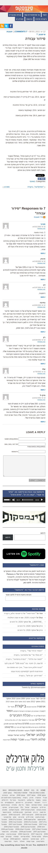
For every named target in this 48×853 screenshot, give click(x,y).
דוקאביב (42, 711)
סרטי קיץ (16, 727)
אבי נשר (39, 698)
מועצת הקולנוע (14, 810)
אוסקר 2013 (26, 701)
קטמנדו (16, 836)
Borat (26, 790)
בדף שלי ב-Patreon (15, 574)
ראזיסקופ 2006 (15, 839)
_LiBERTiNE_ (37, 622)
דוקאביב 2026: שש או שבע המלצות (22, 618)
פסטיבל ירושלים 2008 (22, 829)
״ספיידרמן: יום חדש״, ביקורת (31, 676)
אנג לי (45, 798)
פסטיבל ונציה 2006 (15, 822)
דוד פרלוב (5, 800)
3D (44, 699)
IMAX (5, 790)
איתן (41, 626)
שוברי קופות (17, 739)
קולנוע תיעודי (37, 739)
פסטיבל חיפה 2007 (15, 824)
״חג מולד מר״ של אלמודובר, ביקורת (28, 655)
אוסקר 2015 (10, 702)
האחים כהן (35, 711)
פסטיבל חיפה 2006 (30, 824)
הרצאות (29, 19)
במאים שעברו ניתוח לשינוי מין (11, 798)
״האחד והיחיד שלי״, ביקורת (31, 651)
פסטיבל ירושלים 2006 (11, 827)
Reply (43, 253)
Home (43, 790)
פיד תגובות (38, 217)
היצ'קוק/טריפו (9, 802)
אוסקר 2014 (18, 701)
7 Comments (21, 31)
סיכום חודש (34, 727)
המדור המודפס (37, 805)
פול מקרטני (7, 817)
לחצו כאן (27, 582)
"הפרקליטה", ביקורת (36, 187)
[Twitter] (6, 27)
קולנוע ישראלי (35, 735)
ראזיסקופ (26, 839)
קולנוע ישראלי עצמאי (16, 735)
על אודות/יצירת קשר (32, 15)
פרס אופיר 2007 (36, 834)
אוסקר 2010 (16, 699)
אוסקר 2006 (41, 795)
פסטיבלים (20, 730)
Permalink (41, 228)
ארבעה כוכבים (31, 707)
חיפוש (43, 533)
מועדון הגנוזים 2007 (28, 810)
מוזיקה (43, 724)
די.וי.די (44, 802)
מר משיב (43, 812)
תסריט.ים (19, 19)
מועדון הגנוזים (41, 810)
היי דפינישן (19, 802)
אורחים (12, 795)
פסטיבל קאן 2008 (25, 832)
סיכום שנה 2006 (40, 815)
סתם (14, 817)
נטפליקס (18, 724)
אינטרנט (5, 795)
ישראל (27, 807)
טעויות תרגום (5, 805)
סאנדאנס (12, 724)
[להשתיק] (13, 499)
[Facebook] (11, 27)
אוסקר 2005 (7, 793)
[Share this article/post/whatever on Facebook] (41, 179)
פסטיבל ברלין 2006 (15, 819)
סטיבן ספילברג (18, 812)
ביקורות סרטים (41, 19)
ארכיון (31, 798)
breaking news (15, 790)
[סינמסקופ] (24, 6)
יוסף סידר (31, 720)
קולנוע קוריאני (25, 836)
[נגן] (42, 499)
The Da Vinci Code (37, 793)
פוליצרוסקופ (42, 819)
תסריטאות (6, 740)
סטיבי (42, 224)
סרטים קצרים (25, 727)
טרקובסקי (34, 807)
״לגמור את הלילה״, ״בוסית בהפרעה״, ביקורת (24, 659)
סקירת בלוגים (39, 817)
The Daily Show (20, 793)
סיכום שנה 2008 (14, 815)
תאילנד (22, 841)
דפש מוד (37, 802)
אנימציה (41, 706)
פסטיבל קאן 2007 (39, 832)
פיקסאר (26, 731)
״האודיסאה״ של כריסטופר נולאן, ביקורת (20, 613)
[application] (24, 500)
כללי (21, 807)
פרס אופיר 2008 (23, 834)
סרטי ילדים (29, 817)
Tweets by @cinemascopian (33, 687)
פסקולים (11, 730)
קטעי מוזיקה (35, 839)
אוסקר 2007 (31, 795)
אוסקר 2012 (36, 701)
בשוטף (32, 181)
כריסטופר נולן (23, 720)
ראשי (45, 15)
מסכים (7, 187)
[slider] (27, 499)
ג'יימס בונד (21, 800)
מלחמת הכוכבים (35, 724)
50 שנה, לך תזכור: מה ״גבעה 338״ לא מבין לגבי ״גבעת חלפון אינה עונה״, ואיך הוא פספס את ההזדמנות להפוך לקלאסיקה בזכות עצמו (23, 667)
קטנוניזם (27, 740)
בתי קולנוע (30, 800)
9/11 (32, 790)
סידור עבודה (35, 39)
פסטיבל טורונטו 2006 (28, 827)
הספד (9, 710)
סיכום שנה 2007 (27, 815)
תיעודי (15, 841)
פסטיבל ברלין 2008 (30, 822)
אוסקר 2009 (25, 699)
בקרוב (45, 800)
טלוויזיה (14, 805)
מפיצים (25, 723)
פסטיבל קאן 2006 (7, 829)
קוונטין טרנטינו (11, 834)
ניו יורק (35, 812)
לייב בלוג (15, 720)
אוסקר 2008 (21, 795)
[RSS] (2, 27)
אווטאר (33, 698)
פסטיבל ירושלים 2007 (39, 829)
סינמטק (4, 815)
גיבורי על (11, 707)
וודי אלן (33, 716)
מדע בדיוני (8, 720)
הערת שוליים (40, 716)
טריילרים (40, 719)
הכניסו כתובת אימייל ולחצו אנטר (18, 595)
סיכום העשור (7, 812)
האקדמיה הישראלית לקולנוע (22, 711)
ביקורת (20, 706)
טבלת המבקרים (15, 15)
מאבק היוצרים (13, 807)
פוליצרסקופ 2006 (30, 819)
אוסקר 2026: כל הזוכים (19, 622)
